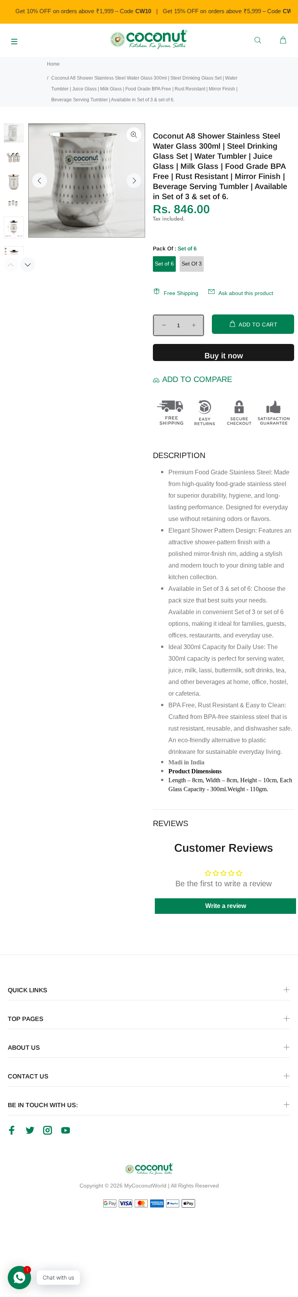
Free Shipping (181, 293)
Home (53, 64)
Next (133, 180)
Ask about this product (245, 293)
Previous (39, 180)
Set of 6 (164, 263)
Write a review (225, 906)
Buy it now (223, 355)
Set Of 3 (192, 263)
